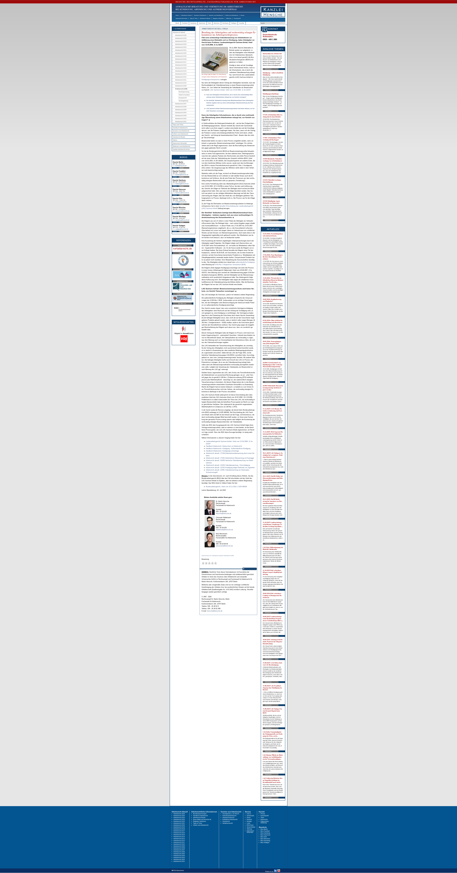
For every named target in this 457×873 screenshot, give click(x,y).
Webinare (228, 18)
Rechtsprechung (184, 92)
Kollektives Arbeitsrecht (229, 819)
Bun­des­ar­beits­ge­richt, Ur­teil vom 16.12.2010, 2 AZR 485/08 (226, 486)
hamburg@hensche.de (182, 183)
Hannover (202, 23)
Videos (175, 140)
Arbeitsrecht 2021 (180, 50)
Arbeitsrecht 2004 (180, 113)
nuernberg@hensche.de (182, 220)
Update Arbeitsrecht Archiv (181, 149)
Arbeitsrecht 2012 (180, 77)
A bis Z (249, 814)
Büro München (265, 839)
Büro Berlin (264, 829)
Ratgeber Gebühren (218, 18)
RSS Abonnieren (250, 569)
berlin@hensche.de (180, 165)
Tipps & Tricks (193, 18)
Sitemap (249, 829)
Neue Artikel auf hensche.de (202, 819)
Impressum (264, 819)
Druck (249, 817)
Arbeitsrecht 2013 (180, 74)
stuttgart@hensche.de (181, 229)
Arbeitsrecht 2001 (180, 121)
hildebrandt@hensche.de (224, 530)
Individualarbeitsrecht (229, 815)
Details (182, 167)
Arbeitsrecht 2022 (180, 47)
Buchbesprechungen (200, 814)
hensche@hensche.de (223, 513)
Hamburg (193, 23)
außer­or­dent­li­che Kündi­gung (245, 262)
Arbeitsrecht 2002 (180, 118)
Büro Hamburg (265, 833)
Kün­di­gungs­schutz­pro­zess (211, 79)
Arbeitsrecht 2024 (180, 41)
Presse (242, 15)
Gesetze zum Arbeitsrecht (216, 15)
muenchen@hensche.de (182, 211)
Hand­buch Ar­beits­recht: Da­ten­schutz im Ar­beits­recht (224, 446)
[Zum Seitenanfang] (209, 120)
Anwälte (241, 23)
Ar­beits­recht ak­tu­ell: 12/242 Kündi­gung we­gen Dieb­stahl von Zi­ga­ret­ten (230, 467)
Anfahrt (175, 167)
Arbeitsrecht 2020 (180, 53)
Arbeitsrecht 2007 (180, 104)
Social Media (251, 827)
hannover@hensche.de (182, 192)
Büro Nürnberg (265, 840)
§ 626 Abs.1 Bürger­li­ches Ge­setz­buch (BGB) (230, 264)
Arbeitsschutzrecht (228, 817)
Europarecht (183, 98)
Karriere (249, 819)
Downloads (250, 815)
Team (262, 817)
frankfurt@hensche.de (181, 174)
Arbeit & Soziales (184, 95)
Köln (209, 23)
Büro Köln (264, 837)
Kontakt (249, 821)
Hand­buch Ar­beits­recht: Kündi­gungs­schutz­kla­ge (222, 451)
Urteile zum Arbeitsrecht (231, 15)
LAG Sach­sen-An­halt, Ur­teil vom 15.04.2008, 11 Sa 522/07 (230, 90)
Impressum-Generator (181, 18)
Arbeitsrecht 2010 (180, 83)
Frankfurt (185, 23)
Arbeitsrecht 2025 (180, 38)
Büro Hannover (265, 835)
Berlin (177, 23)
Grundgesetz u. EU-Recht (230, 814)
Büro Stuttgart (265, 842)
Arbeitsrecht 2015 (180, 68)
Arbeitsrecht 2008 (181, 89)
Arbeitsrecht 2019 (180, 56)
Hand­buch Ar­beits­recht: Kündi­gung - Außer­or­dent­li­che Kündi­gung (228, 448)
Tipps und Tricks (178, 125)
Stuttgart (233, 23)
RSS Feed (250, 825)
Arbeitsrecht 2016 (180, 65)
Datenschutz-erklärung (265, 822)
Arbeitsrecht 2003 (180, 115)
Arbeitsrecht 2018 (180, 59)
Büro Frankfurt (265, 831)
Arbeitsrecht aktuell (186, 15)
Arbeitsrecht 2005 (180, 110)
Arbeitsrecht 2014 (180, 71)
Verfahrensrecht (227, 823)
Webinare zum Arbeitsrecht (181, 146)
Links (248, 823)
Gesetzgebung (183, 101)
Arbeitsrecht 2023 (180, 44)
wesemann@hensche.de (224, 546)
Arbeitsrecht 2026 (180, 35)
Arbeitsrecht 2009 (180, 86)
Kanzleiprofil (237, 18)
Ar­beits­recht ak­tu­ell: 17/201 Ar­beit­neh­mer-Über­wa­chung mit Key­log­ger (230, 458)
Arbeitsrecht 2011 (180, 80)
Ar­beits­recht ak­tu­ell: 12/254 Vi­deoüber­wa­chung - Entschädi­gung (228, 465)
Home (177, 15)
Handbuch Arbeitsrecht (200, 15)
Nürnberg (225, 23)
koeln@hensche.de (180, 202)
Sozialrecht (226, 821)
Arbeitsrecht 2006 (180, 107)
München (217, 23)
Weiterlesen (268, 69)
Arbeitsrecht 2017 (180, 62)
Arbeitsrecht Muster (205, 18)
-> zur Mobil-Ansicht (179, 29)
